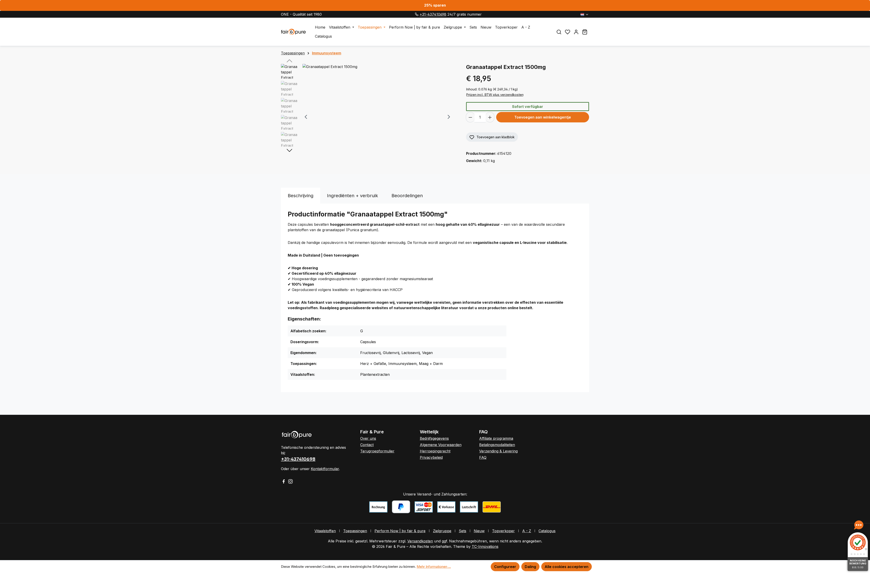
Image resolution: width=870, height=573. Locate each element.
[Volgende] (448, 117)
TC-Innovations (485, 546)
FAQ (482, 457)
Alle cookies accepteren (566, 566)
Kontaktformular (325, 468)
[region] (369, 117)
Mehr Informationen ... (434, 566)
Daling (530, 566)
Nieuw (479, 531)
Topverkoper (503, 531)
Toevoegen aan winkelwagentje (542, 117)
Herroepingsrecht (435, 451)
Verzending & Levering (498, 451)
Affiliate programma (496, 438)
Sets (462, 531)
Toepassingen (355, 531)
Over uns (368, 438)
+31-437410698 (433, 14)
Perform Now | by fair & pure (400, 531)
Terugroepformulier (377, 451)
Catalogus (547, 531)
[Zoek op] (559, 31)
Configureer (505, 566)
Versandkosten (420, 541)
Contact (367, 444)
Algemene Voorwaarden (441, 444)
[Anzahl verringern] (470, 117)
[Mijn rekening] (576, 31)
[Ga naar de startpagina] (293, 31)
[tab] (300, 196)
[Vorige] (305, 117)
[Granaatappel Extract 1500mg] (377, 112)
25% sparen (435, 5)
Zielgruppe (442, 531)
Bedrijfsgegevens (434, 438)
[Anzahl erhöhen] (490, 117)
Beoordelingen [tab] (407, 195)
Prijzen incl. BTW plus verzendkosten (495, 94)
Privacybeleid (431, 457)
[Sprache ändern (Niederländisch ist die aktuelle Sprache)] (584, 14)
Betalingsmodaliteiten (497, 444)
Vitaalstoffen (325, 531)
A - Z (526, 531)
